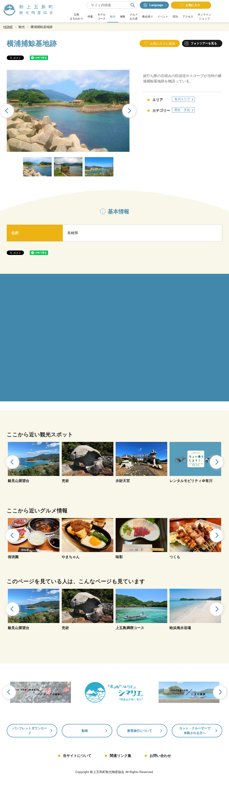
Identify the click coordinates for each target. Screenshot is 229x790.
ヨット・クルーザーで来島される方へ (194, 730)
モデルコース (102, 16)
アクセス (187, 16)
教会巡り (147, 16)
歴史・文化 (182, 110)
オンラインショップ (204, 16)
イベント (162, 16)
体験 (122, 16)
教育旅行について (139, 730)
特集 (90, 16)
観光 (112, 16)
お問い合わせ (160, 756)
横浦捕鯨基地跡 (42, 27)
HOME (8, 27)
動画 (85, 730)
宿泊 (175, 16)
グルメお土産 (134, 16)
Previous (12, 462)
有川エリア (182, 99)
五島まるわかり (76, 16)
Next (129, 111)
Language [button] (156, 5)
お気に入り (193, 5)
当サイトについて (77, 756)
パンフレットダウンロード (30, 730)
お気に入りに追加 (162, 43)
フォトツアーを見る (204, 43)
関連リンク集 (120, 756)
